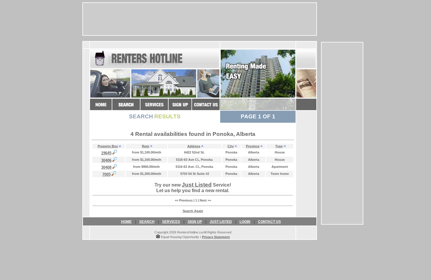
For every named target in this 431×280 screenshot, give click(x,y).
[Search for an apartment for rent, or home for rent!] (126, 107)
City (231, 146)
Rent (145, 146)
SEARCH (147, 222)
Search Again (193, 211)
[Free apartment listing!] (180, 107)
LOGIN (245, 222)
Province (252, 146)
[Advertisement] (342, 133)
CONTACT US (269, 222)
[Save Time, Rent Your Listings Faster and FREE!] (154, 107)
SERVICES (171, 222)
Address (193, 146)
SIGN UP (195, 222)
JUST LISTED (221, 222)
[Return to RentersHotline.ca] (101, 107)
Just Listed (197, 185)
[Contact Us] (206, 107)
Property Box (108, 146)
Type (279, 146)
